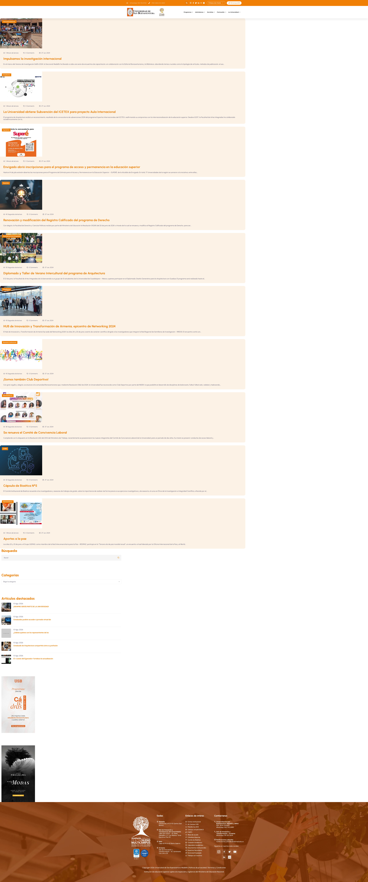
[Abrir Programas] (192, 12)
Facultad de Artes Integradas (11, 236)
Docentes (6, 183)
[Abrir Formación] (225, 12)
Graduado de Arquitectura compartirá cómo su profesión (35, 646)
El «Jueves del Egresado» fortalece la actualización (33, 659)
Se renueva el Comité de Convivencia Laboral (35, 432)
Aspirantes (6, 130)
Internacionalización (9, 21)
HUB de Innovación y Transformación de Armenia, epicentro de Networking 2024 (59, 326)
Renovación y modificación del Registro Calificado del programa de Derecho (56, 220)
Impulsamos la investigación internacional (32, 59)
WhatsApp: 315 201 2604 (224, 835)
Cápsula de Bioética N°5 (20, 485)
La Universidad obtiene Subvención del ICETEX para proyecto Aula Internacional (59, 112)
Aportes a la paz (14, 539)
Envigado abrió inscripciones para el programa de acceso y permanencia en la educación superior (71, 167)
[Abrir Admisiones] (204, 12)
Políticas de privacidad (198, 868)
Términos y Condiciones (216, 868)
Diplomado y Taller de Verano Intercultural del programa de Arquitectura (54, 273)
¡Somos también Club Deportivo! (25, 379)
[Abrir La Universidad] (240, 12)
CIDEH (5, 448)
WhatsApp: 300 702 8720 (225, 827)
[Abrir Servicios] (214, 12)
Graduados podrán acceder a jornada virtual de (32, 620)
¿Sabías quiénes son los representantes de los (31, 633)
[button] (186, 3)
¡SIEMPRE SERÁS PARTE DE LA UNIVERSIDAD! (31, 607)
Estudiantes (6, 75)
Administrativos (7, 395)
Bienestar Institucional (9, 342)
